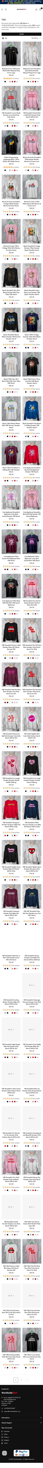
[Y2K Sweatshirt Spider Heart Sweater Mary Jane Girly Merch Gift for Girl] (31, 852)
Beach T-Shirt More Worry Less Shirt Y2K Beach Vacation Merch (31, 381)
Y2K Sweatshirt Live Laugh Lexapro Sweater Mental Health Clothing (11, 780)
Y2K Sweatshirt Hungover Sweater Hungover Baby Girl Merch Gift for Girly (11, 825)
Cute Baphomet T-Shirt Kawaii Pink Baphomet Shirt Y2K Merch (11, 558)
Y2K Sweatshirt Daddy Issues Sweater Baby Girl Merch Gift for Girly (11, 869)
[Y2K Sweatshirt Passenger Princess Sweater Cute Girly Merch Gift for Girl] (31, 985)
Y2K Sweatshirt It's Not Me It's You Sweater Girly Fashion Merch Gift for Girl (11, 1135)
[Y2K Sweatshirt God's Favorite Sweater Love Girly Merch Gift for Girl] (11, 1207)
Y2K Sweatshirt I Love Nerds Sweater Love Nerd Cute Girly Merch (11, 115)
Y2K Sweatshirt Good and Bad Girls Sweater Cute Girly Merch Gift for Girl (11, 736)
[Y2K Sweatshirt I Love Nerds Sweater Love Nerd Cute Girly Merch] (11, 98)
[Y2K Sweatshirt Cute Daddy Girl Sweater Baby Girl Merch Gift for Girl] (31, 1029)
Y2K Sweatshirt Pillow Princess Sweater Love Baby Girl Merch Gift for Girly (32, 825)
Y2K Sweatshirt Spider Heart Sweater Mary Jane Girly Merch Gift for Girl (32, 869)
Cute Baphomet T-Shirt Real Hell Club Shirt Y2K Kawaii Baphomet (11, 603)
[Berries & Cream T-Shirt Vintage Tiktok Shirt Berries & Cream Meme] (11, 231)
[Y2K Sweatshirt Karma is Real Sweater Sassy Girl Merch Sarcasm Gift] (11, 630)
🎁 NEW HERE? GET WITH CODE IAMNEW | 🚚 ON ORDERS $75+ (21, 2)
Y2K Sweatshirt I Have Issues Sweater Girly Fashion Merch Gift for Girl (11, 1091)
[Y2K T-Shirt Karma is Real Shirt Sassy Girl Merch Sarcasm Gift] (11, 1251)
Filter (21, 34)
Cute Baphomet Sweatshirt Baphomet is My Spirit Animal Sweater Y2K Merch (11, 514)
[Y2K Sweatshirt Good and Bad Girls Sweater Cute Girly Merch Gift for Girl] (11, 719)
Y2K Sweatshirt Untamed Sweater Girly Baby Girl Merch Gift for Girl (11, 913)
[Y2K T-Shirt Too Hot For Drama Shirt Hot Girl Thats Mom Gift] (31, 1207)
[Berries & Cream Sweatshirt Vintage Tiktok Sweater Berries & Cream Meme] (11, 187)
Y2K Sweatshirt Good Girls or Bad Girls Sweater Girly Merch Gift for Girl (31, 115)
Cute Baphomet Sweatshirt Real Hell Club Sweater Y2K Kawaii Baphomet (32, 514)
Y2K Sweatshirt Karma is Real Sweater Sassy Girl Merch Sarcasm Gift (11, 647)
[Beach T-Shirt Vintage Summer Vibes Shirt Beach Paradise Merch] (31, 320)
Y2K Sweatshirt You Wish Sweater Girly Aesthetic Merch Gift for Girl (11, 1179)
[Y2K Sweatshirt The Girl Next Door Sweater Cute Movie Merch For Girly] (31, 630)
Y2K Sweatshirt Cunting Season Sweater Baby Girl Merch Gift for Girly (11, 1002)
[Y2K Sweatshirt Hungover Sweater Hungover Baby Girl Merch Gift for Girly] (11, 808)
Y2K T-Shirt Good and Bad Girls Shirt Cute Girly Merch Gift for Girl (11, 1357)
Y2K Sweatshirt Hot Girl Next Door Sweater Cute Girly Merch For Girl (11, 692)
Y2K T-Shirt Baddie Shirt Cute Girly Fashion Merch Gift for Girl (31, 736)
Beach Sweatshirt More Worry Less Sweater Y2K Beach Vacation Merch (32, 292)
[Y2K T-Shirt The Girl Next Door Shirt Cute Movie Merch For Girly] (31, 1251)
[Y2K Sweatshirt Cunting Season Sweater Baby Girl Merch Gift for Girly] (11, 985)
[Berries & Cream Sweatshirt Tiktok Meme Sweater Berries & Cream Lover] (31, 142)
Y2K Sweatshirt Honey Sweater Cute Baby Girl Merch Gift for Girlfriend (32, 958)
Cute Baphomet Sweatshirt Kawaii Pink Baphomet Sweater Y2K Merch (31, 470)
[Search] (6, 9)
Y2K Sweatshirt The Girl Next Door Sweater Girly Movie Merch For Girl (31, 692)
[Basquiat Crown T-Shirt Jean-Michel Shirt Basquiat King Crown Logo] (11, 54)
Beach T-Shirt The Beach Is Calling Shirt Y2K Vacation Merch (11, 470)
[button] (40, 9)
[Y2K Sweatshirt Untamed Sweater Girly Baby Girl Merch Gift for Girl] (11, 896)
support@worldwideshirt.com (12, 1411)
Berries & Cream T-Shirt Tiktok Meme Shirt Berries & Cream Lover (32, 204)
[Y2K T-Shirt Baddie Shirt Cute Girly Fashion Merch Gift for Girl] (31, 719)
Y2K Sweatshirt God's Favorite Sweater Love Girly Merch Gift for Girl (11, 1224)
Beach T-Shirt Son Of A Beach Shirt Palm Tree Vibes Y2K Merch (11, 381)
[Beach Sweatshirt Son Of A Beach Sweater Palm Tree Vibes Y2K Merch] (11, 275)
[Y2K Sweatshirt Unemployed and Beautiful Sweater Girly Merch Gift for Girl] (31, 1118)
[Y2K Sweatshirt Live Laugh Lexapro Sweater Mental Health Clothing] (11, 763)
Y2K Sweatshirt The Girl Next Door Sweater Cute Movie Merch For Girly (31, 647)
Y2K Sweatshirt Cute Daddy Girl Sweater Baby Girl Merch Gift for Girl (32, 1046)
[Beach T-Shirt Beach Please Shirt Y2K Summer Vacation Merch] (11, 408)
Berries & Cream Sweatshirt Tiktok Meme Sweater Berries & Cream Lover (32, 159)
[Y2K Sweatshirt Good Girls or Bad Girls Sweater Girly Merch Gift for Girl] (31, 98)
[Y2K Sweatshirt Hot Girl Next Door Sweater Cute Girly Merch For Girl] (11, 675)
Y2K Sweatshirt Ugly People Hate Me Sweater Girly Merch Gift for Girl (11, 1046)
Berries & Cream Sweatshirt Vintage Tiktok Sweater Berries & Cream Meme (11, 204)
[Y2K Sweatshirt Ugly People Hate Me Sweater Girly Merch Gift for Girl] (11, 1029)
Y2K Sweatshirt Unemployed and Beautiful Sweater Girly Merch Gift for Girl (32, 1135)
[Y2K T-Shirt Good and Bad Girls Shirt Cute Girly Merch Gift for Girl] (11, 1340)
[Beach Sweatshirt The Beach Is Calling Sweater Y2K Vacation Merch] (31, 408)
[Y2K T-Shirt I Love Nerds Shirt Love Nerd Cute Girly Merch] (31, 1340)
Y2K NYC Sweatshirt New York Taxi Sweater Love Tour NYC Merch (32, 913)
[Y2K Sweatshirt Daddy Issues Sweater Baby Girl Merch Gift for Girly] (11, 852)
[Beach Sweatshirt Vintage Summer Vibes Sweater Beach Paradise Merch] (31, 231)
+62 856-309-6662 (9, 1408)
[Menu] (2, 9)
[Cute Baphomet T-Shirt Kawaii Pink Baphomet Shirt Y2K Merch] (11, 541)
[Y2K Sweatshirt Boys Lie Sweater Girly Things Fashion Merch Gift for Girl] (31, 1074)
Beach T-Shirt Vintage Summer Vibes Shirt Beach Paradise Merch (31, 337)
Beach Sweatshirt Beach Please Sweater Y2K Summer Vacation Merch (11, 337)
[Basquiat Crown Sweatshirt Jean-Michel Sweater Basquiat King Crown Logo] (31, 54)
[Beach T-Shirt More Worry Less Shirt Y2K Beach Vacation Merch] (31, 364)
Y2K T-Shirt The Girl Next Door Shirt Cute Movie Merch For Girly (32, 1268)
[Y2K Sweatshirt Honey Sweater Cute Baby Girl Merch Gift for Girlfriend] (31, 941)
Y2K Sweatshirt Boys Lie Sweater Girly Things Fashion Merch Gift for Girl (31, 1091)
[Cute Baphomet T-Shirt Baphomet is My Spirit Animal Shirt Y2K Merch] (31, 541)
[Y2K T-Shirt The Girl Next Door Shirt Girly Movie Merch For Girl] (31, 1295)
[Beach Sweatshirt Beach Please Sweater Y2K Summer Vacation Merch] (11, 320)
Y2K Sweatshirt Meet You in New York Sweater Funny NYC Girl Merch (11, 958)
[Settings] (36, 9)
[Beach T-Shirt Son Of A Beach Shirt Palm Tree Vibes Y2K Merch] (11, 364)
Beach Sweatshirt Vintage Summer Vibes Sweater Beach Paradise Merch (32, 248)
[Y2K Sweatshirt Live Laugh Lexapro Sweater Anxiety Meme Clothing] (31, 763)
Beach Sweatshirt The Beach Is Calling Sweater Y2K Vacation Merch (32, 425)
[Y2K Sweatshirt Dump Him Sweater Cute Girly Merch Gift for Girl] (31, 1162)
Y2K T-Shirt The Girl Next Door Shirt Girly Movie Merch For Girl (32, 1312)
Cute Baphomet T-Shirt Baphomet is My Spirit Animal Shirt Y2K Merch (32, 558)
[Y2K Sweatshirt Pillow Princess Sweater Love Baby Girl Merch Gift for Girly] (31, 808)
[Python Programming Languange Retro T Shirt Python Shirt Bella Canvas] (11, 142)
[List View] (5, 38)
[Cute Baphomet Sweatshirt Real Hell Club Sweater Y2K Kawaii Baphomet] (31, 497)
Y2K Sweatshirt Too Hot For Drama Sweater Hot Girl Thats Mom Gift (32, 603)
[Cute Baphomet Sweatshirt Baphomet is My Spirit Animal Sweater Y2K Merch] (11, 497)
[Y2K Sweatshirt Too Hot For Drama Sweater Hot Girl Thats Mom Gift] (31, 586)
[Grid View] (3, 38)
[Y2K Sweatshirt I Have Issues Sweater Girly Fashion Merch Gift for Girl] (11, 1074)
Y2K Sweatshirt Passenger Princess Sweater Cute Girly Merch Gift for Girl (32, 1002)
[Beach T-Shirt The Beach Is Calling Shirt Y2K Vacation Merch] (11, 453)
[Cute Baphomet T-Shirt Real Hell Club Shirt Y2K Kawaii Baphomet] (11, 586)
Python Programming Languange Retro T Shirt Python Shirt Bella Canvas (11, 159)
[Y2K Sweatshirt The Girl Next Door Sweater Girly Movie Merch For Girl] (31, 675)
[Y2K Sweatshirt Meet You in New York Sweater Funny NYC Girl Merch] (11, 941)
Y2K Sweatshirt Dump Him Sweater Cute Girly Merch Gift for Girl (31, 1179)
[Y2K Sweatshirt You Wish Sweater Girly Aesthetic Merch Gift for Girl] (11, 1162)
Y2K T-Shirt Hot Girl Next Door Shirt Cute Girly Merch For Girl (11, 1312)
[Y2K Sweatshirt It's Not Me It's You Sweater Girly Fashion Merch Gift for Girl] (11, 1118)
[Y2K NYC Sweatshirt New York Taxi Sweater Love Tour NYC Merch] (31, 896)
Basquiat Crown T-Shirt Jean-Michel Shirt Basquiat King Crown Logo (11, 71)
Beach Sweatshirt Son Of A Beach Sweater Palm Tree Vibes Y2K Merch (11, 292)
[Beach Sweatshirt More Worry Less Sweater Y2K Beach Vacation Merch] (31, 275)
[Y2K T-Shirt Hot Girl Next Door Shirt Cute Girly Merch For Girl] (11, 1295)
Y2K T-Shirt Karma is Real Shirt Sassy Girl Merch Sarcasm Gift (11, 1268)
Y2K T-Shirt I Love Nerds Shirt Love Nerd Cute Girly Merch (32, 1357)
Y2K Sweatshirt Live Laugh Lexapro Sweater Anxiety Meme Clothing (31, 780)
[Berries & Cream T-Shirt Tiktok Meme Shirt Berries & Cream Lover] (31, 187)
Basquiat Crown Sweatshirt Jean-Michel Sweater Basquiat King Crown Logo (31, 71)
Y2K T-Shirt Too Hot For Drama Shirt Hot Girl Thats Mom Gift (31, 1224)
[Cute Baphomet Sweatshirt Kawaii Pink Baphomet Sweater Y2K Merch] (31, 453)
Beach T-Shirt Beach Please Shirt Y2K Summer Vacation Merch (11, 425)
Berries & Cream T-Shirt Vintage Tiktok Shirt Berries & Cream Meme (11, 248)
